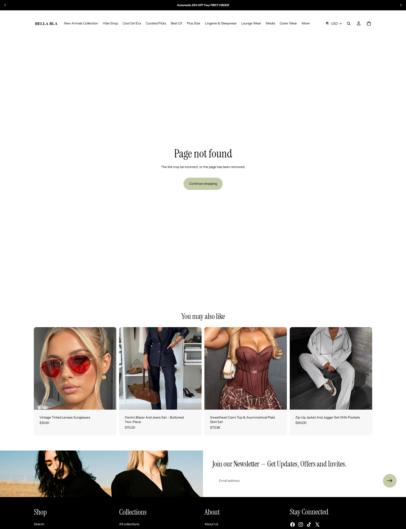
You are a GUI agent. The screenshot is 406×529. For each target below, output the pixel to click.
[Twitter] (317, 524)
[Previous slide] (5, 5)
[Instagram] (301, 524)
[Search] (349, 23)
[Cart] (369, 23)
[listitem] (305, 23)
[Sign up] (390, 481)
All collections (129, 524)
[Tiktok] (309, 524)
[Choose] (109, 402)
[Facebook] (292, 524)
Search (39, 524)
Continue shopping (203, 183)
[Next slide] (401, 5)
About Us (211, 524)
